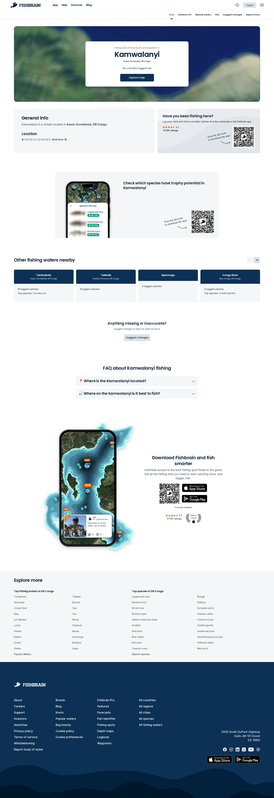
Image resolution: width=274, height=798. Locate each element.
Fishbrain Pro (106, 700)
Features (103, 706)
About (18, 700)
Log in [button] (249, 5)
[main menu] (262, 5)
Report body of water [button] (28, 749)
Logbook (103, 737)
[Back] (249, 260)
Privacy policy (23, 731)
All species (146, 718)
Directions (57, 139)
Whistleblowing (24, 743)
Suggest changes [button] (137, 337)
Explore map (137, 77)
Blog (59, 706)
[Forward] (257, 260)
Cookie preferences (69, 737)
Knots (60, 712)
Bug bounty (63, 725)
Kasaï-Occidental (132, 61)
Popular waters (66, 718)
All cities (144, 712)
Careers (19, 706)
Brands (60, 700)
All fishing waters (150, 725)
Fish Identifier (106, 718)
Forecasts (104, 712)
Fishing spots (106, 725)
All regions (146, 706)
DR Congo (145, 61)
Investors (20, 718)
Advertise (20, 725)
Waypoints (104, 743)
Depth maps (105, 731)
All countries (147, 700)
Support (19, 712)
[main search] (237, 5)
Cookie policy (65, 731)
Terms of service (25, 737)
